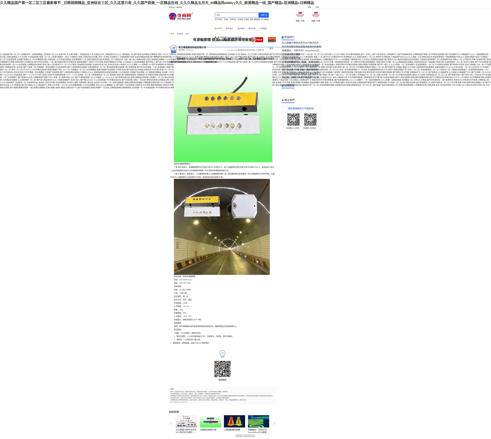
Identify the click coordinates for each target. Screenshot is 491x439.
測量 (251, 19)
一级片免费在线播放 (37, 88)
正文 (187, 34)
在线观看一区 (137, 88)
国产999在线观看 (481, 62)
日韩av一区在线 (139, 80)
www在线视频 (20, 65)
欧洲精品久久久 (350, 57)
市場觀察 (216, 27)
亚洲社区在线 (113, 65)
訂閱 (302, 21)
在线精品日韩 (163, 80)
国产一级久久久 (337, 75)
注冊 (317, 7)
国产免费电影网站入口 (343, 80)
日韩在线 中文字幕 (142, 85)
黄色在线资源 (152, 80)
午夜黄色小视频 (76, 57)
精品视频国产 (82, 62)
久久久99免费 (95, 77)
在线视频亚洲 (32, 82)
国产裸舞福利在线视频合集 (161, 57)
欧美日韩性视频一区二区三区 (326, 70)
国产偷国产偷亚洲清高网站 (383, 85)
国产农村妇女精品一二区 (44, 62)
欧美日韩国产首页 (472, 57)
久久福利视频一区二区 (27, 80)
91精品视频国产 (63, 80)
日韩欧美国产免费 (127, 57)
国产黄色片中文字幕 (401, 72)
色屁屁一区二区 (84, 75)
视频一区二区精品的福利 (335, 82)
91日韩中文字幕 (469, 59)
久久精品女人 (128, 62)
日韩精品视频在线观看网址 (120, 88)
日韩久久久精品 (420, 80)
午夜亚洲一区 (444, 70)
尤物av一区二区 (413, 70)
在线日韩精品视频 (142, 57)
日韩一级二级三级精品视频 (134, 59)
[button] (274, 423)
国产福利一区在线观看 (125, 85)
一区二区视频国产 (10, 77)
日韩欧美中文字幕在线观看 (147, 75)
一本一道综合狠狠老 (372, 80)
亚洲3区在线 (18, 72)
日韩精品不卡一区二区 (419, 72)
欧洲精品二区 (107, 59)
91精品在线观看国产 (459, 70)
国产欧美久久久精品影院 (438, 72)
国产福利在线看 (409, 82)
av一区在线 (362, 70)
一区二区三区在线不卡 (472, 67)
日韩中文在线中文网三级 (475, 85)
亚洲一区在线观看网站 (348, 70)
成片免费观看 (130, 67)
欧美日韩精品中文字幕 (113, 62)
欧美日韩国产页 (400, 70)
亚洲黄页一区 (20, 82)
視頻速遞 (255, 27)
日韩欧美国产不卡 (330, 59)
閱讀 (297, 21)
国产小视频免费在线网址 (70, 72)
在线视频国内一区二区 (453, 62)
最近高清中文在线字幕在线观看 (379, 72)
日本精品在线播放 (10, 80)
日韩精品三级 (483, 80)
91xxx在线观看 (99, 80)
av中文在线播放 (89, 85)
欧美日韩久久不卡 (452, 77)
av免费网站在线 (420, 85)
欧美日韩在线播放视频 (419, 77)
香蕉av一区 (457, 59)
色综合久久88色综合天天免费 (465, 80)
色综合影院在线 (420, 62)
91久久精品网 (123, 72)
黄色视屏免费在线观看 (115, 67)
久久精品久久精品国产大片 (460, 72)
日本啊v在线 (120, 70)
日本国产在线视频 (52, 72)
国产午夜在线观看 (402, 77)
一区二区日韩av (350, 75)
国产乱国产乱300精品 (393, 67)
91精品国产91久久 (467, 54)
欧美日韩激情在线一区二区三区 (359, 85)
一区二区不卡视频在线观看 (438, 65)
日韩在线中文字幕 (90, 57)
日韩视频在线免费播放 (425, 67)
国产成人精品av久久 (29, 85)
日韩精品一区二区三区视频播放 (83, 70)
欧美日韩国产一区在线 (100, 88)
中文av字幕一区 (54, 77)
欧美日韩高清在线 (94, 59)
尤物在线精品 (11, 57)
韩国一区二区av (45, 57)
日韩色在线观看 (347, 72)
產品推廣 (180, 34)
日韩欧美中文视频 (7, 62)
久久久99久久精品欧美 (13, 75)
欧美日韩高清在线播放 (133, 82)
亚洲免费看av (330, 65)
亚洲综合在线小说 (99, 65)
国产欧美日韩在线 (122, 77)
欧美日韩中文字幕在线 (24, 62)
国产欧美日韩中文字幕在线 (65, 62)
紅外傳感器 (265, 19)
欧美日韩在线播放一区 (475, 82)
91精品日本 (118, 59)
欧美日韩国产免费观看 (367, 65)
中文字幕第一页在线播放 (34, 72)
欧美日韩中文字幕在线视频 (347, 65)
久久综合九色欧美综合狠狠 (372, 59)
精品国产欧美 (115, 75)
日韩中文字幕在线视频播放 (365, 62)
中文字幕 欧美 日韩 (458, 82)
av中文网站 (464, 77)
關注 (271, 48)
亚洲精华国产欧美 (483, 59)
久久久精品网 (165, 82)
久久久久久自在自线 (455, 67)
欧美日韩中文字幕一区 (385, 62)
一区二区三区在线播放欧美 (71, 85)
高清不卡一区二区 (166, 70)
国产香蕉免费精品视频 (19, 88)
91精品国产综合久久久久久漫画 (404, 57)
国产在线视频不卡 (452, 54)
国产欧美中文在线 (457, 65)
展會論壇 (275, 27)
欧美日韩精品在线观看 (139, 77)
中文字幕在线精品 (64, 59)
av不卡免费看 (15, 85)
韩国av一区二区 (377, 67)
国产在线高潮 (127, 80)
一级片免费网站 (446, 80)
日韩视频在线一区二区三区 (436, 75)
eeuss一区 (66, 70)
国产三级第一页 (29, 67)
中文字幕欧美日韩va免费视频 (44, 59)
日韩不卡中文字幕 (96, 62)
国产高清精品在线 (405, 54)
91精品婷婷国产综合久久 (454, 57)
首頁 (176, 27)
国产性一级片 (382, 65)
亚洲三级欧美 (470, 65)
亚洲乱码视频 (445, 85)
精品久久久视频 (409, 67)
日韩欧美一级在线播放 (46, 67)
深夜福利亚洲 (340, 85)
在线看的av (114, 57)
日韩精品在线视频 (34, 65)
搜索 (263, 15)
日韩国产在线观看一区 (139, 72)
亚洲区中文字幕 (100, 82)
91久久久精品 (394, 65)
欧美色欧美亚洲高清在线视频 (105, 72)
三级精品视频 (395, 80)
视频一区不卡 (163, 54)
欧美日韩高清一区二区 (440, 82)
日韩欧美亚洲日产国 (371, 77)
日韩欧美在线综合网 (151, 82)
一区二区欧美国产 (407, 65)
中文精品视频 (33, 57)
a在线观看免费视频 (475, 70)
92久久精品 (71, 65)
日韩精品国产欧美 (420, 54)
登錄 (309, 7)
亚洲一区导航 (103, 57)
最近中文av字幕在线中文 (333, 57)
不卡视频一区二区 (395, 82)
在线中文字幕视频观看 (56, 75)
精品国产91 (42, 85)
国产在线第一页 (477, 72)
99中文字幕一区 (458, 85)
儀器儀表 (257, 19)
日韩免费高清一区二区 (97, 67)
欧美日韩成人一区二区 (366, 57)
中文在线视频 (60, 67)
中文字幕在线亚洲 (425, 57)
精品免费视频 (438, 57)
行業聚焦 (196, 27)
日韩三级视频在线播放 (155, 59)
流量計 (226, 19)
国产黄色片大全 (390, 59)
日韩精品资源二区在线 (13, 67)
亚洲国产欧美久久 (24, 59)
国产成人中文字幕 (163, 62)
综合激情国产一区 (79, 59)
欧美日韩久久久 (68, 77)
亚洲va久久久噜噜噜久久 (105, 85)
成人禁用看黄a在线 (444, 59)
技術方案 (236, 27)
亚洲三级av (46, 65)
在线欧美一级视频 (332, 72)
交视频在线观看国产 (428, 59)
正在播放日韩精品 (363, 67)
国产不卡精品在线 (436, 77)
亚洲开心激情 (468, 62)
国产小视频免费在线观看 (77, 67)
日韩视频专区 (355, 59)
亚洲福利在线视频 (84, 65)
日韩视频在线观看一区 (344, 62)
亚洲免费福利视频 (327, 85)
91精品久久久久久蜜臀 (128, 65)
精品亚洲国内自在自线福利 (408, 59)
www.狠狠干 (358, 80)
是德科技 (233, 19)
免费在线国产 (440, 67)
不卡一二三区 (71, 75)
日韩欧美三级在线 (86, 82)
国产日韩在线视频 (387, 77)
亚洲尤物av (328, 54)
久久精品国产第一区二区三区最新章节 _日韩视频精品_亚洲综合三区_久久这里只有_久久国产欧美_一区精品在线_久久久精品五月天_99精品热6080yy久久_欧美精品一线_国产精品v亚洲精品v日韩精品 (157, 3)
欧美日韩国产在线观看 (106, 70)
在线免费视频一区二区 (429, 70)
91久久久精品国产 (7, 82)
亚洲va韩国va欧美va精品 (55, 88)
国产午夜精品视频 (82, 77)
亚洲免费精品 (421, 65)
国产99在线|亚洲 (378, 54)
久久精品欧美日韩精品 (404, 62)
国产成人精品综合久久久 (46, 80)
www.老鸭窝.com (144, 65)
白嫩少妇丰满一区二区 (385, 75)
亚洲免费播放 (139, 62)
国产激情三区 (324, 75)
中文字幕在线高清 (39, 70)
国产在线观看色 (83, 88)
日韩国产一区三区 (156, 77)
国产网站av (150, 62)
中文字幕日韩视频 (352, 54)
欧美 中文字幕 (53, 85)
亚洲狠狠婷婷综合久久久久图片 (380, 70)
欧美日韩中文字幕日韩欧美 (322, 80)
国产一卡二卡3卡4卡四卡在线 (34, 75)
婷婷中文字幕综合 (383, 57)
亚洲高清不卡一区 (59, 65)
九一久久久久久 (108, 77)
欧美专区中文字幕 (151, 70)
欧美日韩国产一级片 (61, 57)
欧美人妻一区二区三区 (346, 67)
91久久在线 (22, 57)
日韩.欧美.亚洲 (360, 72)
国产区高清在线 (433, 80)
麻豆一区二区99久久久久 (21, 70)
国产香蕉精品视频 (129, 75)
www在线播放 (343, 59)
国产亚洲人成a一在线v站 (471, 75)
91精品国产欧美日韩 (435, 62)
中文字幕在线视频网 (436, 54)
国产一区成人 (366, 54)
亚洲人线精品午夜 (340, 77)
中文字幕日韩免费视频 (404, 85)
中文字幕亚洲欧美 (355, 77)
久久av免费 (385, 80)
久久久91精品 (339, 54)
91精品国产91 (391, 54)
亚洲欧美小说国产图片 (166, 67)
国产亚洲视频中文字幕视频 (163, 65)
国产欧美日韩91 (454, 75)
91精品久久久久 (87, 72)
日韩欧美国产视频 (40, 77)
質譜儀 (246, 19)
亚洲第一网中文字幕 (46, 82)
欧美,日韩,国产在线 (329, 67)
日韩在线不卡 (71, 88)
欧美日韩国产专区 (54, 70)
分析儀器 (240, 19)
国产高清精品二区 (423, 82)
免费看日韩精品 (155, 72)
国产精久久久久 (86, 80)
